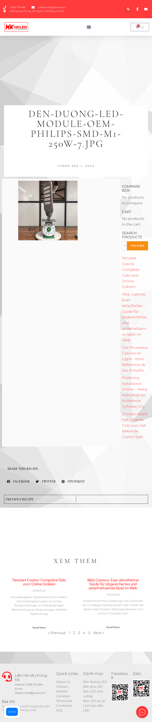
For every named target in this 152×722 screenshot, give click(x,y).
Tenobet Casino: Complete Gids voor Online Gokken (39, 582)
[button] (128, 9)
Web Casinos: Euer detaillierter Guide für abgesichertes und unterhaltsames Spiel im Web (134, 317)
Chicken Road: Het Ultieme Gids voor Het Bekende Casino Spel (135, 425)
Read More (39, 627)
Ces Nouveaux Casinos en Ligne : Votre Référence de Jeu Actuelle (134, 359)
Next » (98, 633)
